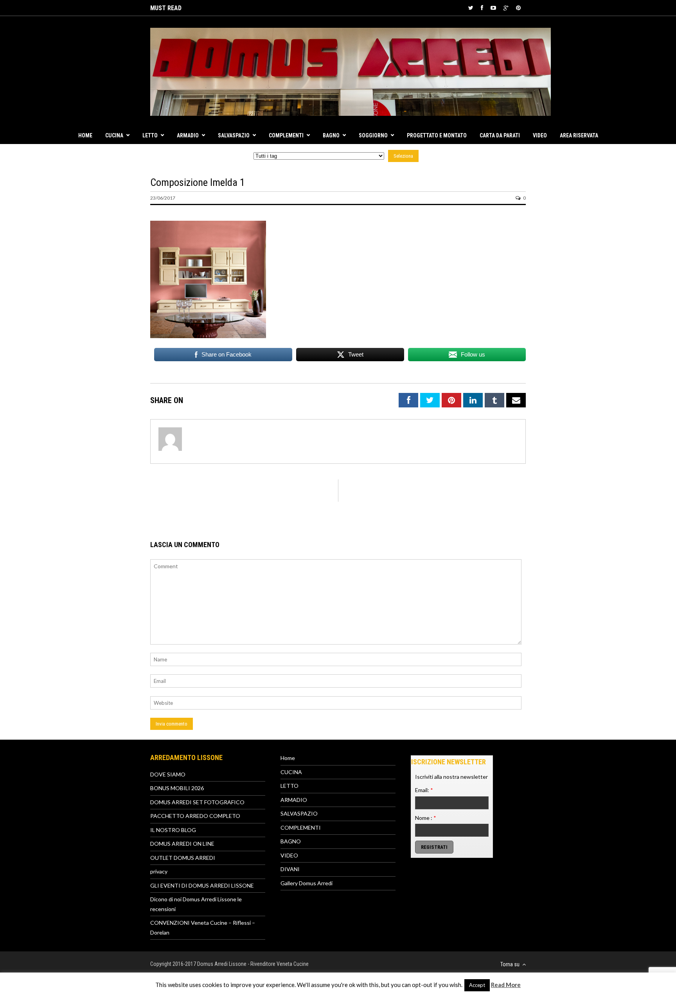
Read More (506, 984)
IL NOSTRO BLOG (173, 830)
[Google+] (506, 7)
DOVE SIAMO (167, 774)
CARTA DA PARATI (500, 135)
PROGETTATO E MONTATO (437, 135)
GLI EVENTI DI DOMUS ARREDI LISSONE (202, 885)
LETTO (150, 135)
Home (85, 135)
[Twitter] (470, 7)
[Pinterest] (518, 7)
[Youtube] (493, 7)
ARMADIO (188, 135)
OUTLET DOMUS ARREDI (182, 857)
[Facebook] (482, 7)
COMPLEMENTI (286, 135)
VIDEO (540, 135)
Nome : (425, 817)
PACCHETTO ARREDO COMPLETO (195, 815)
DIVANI (290, 869)
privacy (158, 871)
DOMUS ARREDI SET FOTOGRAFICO (197, 802)
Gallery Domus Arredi (306, 883)
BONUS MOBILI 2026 (177, 788)
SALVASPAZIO (234, 135)
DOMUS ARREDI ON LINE (182, 843)
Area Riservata (579, 135)
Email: (424, 790)
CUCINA (114, 135)
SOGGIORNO (373, 135)
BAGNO (331, 135)
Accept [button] (477, 985)
